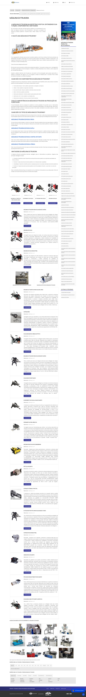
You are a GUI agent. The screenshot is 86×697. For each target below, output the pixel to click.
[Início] (15, 2)
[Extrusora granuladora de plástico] (66, 629)
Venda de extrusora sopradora (67, 233)
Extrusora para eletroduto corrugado (66, 147)
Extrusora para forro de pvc (66, 158)
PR (27, 665)
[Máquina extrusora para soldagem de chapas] (16, 366)
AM (48, 665)
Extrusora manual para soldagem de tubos (68, 265)
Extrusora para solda (65, 236)
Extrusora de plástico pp (66, 107)
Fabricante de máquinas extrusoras (68, 195)
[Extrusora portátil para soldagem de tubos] (16, 521)
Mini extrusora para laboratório (67, 231)
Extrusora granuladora (66, 136)
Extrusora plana (64, 171)
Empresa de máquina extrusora (67, 68)
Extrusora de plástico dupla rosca (67, 91)
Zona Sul (29, 675)
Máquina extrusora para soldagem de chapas (67, 284)
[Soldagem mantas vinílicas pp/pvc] (16, 344)
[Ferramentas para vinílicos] (16, 432)
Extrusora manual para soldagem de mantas (68, 262)
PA (50, 665)
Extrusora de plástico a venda (24, 13)
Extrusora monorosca (45, 13)
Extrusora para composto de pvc (67, 144)
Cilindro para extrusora (65, 292)
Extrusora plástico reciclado (67, 176)
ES (21, 665)
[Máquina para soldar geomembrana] (16, 454)
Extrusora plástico (65, 173)
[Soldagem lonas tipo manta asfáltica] (16, 609)
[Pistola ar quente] (16, 476)
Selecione (12, 665)
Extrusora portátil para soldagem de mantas (68, 252)
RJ (16, 665)
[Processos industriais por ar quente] (16, 587)
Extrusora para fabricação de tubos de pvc (68, 150)
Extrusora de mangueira (66, 76)
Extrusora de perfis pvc (65, 83)
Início (48, 2)
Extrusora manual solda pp (66, 241)
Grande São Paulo (41, 675)
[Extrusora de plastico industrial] (66, 641)
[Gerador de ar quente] (16, 565)
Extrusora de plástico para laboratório (66, 96)
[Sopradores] (16, 322)
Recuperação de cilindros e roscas (67, 294)
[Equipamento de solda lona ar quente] (16, 410)
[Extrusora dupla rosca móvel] (34, 641)
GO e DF (44, 665)
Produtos (72, 2)
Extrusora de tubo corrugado (67, 124)
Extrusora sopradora (65, 188)
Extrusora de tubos (65, 127)
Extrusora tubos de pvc (65, 191)
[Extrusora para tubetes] (66, 653)
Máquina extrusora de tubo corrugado (66, 226)
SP (24, 665)
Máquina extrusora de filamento (67, 207)
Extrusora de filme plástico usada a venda (68, 61)
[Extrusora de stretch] (34, 629)
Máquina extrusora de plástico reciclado (67, 220)
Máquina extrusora (65, 205)
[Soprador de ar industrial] (16, 543)
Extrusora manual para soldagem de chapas (68, 259)
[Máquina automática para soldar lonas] (16, 300)
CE (40, 665)
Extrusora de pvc (64, 114)
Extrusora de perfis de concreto (67, 81)
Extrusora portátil (65, 246)
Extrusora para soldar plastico (67, 238)
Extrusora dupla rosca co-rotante (68, 132)
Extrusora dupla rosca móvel (67, 134)
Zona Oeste (24, 675)
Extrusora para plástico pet (66, 164)
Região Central (13, 675)
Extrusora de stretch (65, 122)
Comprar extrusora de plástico (67, 50)
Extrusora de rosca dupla (66, 117)
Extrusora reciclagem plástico (67, 183)
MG (19, 665)
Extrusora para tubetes (65, 168)
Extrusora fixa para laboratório (67, 268)
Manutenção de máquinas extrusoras (66, 199)
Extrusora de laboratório (66, 73)
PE (35, 665)
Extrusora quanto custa (66, 178)
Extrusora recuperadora (66, 186)
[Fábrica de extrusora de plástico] (17, 629)
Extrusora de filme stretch (66, 64)
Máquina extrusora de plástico (36, 13)
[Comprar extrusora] (50, 653)
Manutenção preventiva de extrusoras (66, 202)
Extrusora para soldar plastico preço (67, 274)
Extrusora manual (64, 243)
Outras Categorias (67, 289)
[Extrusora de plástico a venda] (34, 653)
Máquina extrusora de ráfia (66, 223)
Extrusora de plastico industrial (67, 228)
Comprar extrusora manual (66, 279)
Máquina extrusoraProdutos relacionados (67, 44)
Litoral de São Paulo (49, 675)
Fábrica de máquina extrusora (67, 66)
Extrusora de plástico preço (66, 109)
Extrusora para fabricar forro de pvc (68, 153)
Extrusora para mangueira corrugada (66, 161)
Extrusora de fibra (64, 55)
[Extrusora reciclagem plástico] (17, 653)
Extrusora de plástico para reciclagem (66, 100)
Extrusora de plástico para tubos (67, 102)
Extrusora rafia (64, 181)
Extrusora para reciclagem (66, 166)
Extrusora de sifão (64, 119)
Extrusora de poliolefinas (66, 112)
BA (38, 665)
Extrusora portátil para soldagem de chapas (68, 249)
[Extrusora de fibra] (50, 629)
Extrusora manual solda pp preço (67, 276)
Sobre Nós (56, 2)
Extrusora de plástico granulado (67, 93)
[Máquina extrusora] (22, 278)
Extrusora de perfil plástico (66, 78)
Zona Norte (19, 675)
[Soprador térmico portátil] (16, 498)
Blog (65, 2)
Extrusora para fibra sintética (67, 155)
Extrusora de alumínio (65, 53)
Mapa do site (63, 688)
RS (32, 665)
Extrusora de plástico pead (66, 105)
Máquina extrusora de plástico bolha (68, 212)
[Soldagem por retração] (16, 388)
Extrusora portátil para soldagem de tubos (68, 256)
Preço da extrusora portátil (66, 281)
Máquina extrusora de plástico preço (68, 214)
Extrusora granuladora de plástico (68, 139)
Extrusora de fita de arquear (66, 71)
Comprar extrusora (65, 48)
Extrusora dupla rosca (65, 129)
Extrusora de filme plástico (66, 58)
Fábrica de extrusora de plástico (67, 193)
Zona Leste (35, 675)
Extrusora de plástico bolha (66, 88)
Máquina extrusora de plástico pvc (67, 217)
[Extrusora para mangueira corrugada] (50, 641)
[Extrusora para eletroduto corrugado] (17, 641)
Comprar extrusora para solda (67, 270)
